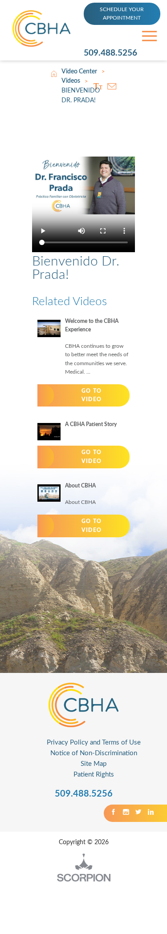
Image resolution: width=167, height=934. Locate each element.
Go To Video (91, 395)
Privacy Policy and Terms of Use (94, 742)
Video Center (79, 71)
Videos (70, 81)
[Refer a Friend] (111, 86)
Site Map (93, 764)
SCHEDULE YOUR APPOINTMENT (122, 13)
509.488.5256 (110, 53)
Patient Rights (93, 774)
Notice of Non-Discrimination (93, 753)
